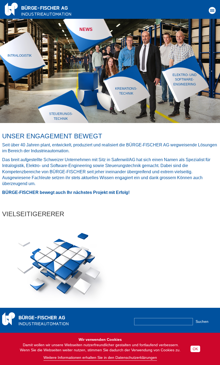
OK (195, 349)
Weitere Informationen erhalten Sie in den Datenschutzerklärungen (100, 357)
